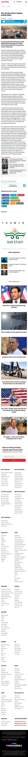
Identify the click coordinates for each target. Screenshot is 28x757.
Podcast (3, 705)
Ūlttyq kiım (17, 652)
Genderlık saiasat (19, 543)
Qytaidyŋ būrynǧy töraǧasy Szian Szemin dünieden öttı (17, 271)
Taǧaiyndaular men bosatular (19, 559)
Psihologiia (17, 696)
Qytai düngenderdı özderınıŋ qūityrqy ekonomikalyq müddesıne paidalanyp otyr (17, 161)
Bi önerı (3, 646)
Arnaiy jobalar (18, 676)
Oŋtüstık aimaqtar (20, 491)
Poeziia (2, 617)
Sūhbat (3, 544)
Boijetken (3, 670)
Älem (2, 537)
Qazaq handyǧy (18, 593)
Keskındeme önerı (5, 644)
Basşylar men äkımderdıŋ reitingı (20, 551)
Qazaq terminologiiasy (6, 701)
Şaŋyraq (3, 678)
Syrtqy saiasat (18, 537)
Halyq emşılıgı (4, 723)
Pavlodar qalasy (5, 498)
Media (2, 659)
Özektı (3, 693)
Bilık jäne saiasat (18, 548)
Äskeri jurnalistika (5, 683)
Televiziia (3, 654)
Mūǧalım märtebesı (19, 706)
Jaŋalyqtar (4, 532)
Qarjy (2, 605)
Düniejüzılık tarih (18, 591)
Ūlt (15, 642)
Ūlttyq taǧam (18, 648)
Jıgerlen (16, 701)
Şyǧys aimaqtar (5, 517)
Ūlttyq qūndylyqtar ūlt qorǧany (20, 680)
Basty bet (3, 6)
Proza (2, 618)
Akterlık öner (4, 648)
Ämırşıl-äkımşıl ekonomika (7, 593)
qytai (6, 181)
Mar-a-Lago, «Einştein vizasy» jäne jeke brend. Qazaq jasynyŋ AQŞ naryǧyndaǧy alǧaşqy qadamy (14, 410)
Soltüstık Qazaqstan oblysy (6, 504)
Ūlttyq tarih (17, 589)
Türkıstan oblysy (18, 503)
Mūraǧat (3, 559)
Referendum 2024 (19, 581)
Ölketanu (17, 598)
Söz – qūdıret (4, 626)
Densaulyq (3, 696)
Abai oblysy (3, 526)
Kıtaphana (3, 629)
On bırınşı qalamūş (5, 628)
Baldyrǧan (17, 668)
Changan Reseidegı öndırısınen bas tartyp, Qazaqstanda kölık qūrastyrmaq (17, 172)
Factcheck (17, 683)
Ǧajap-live (17, 705)
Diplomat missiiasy (19, 569)
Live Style (3, 665)
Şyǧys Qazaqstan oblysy (7, 524)
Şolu (2, 706)
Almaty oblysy (18, 496)
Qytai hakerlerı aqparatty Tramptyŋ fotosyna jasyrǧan (17, 259)
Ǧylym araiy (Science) (20, 699)
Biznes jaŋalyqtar (5, 603)
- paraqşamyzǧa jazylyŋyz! (12, 185)
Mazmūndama (18, 708)
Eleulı (16, 532)
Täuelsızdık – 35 (5, 552)
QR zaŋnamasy (18, 688)
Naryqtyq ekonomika (6, 591)
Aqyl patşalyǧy (18, 703)
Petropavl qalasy (5, 502)
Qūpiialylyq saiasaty (12, 739)
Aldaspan (17, 600)
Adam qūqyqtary (18, 562)
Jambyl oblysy (18, 509)
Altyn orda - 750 (18, 604)
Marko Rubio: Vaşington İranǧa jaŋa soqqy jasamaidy (14, 306)
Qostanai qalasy (5, 494)
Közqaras (3, 708)
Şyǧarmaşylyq (4, 615)
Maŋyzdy (9, 6)
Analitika (3, 601)
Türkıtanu (17, 596)
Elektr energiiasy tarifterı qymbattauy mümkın (14, 332)
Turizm (2, 600)
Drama (2, 620)
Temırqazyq (17, 672)
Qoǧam (2, 539)
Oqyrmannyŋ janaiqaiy (6, 674)
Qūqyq (16, 574)
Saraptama (3, 550)
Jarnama (4, 739)
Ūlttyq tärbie (18, 650)
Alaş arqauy (4, 635)
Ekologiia (3, 714)
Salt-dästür (17, 644)
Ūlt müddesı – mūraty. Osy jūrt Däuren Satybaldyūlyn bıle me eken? (14, 438)
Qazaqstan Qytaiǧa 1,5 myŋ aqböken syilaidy (17, 265)
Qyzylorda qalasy (19, 511)
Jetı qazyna (17, 654)
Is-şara (2, 703)
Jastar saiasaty (18, 539)
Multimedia (3, 555)
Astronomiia (17, 697)
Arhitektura (4, 661)
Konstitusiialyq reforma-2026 (20, 572)
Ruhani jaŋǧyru (4, 633)
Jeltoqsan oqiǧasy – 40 (6, 553)
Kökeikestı (3, 541)
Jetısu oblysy (18, 500)
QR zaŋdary (17, 564)
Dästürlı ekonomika (5, 589)
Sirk (2, 655)
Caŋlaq (2, 697)
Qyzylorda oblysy (19, 513)
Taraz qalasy (18, 507)
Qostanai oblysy (5, 496)
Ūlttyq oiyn (17, 646)
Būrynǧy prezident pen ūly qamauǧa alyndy (14, 357)
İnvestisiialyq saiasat (19, 541)
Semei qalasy (4, 520)
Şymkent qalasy (18, 502)
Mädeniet (3, 642)
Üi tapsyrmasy (4, 672)
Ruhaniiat (3, 612)
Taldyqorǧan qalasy (19, 498)
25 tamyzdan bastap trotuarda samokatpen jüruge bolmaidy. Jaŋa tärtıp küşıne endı (14, 382)
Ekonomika (4, 586)
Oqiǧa (2, 561)
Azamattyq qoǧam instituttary (19, 554)
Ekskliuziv (3, 710)
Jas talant (17, 670)
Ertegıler (3, 631)
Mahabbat (3, 676)
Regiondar (3, 712)
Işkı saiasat (17, 535)
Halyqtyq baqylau (5, 594)
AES (3, 181)
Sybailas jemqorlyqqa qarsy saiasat (6, 597)
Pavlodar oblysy (5, 500)
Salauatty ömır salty (6, 721)
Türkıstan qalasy (18, 505)
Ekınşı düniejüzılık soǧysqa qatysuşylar (21, 685)
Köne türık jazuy (18, 602)
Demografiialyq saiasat (20, 544)
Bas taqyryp (17, 578)
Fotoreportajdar (5, 685)
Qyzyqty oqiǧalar (5, 681)
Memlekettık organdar (20, 557)
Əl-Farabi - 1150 (18, 605)
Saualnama (3, 557)
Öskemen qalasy (5, 522)
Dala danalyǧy (4, 622)
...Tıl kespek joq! (5, 546)
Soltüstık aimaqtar (6, 491)
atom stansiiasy (12, 181)
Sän (2, 679)
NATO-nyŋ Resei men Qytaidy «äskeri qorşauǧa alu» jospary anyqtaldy (16, 166)
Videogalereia (18, 678)
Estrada (3, 657)
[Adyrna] (6, 2)
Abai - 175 (17, 607)
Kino (2, 652)
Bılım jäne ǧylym (19, 693)
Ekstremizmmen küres (6, 699)
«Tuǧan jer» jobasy (19, 674)
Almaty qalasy (18, 494)
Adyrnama (3, 548)
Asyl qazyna (4, 624)
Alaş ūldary (17, 594)
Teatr (2, 650)
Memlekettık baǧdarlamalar (18, 566)
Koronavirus (4, 725)
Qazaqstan (3, 535)
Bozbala (3, 668)
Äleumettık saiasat (19, 546)
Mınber (16, 580)
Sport (2, 543)
